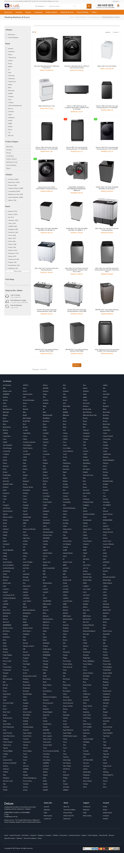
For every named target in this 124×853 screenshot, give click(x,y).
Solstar (45, 721)
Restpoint (26, 682)
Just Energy (6, 571)
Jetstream (26, 565)
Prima (85, 667)
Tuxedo (25, 757)
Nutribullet (46, 643)
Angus (45, 394)
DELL (44, 466)
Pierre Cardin (7, 661)
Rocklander (26, 688)
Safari (65, 694)
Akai (64, 388)
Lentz (104, 592)
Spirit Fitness (87, 724)
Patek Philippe (7, 655)
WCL (64, 772)
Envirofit (65, 487)
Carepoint (86, 433)
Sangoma (106, 697)
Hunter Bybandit (8, 550)
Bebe (104, 409)
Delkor (25, 466)
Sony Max (106, 721)
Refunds (19, 838)
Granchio (66, 520)
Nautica (5, 634)
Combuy (105, 448)
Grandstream (87, 520)
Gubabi (85, 523)
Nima (4, 640)
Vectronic (86, 763)
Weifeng (105, 772)
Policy (40, 838)
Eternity (45, 490)
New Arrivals (103, 835)
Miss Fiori (86, 622)
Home (71, 17)
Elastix (65, 478)
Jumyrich (65, 568)
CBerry (25, 439)
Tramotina (46, 754)
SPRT (104, 724)
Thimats (25, 745)
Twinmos (66, 757)
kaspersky (26, 574)
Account (46, 807)
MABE (65, 604)
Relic (4, 682)
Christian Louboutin (29, 442)
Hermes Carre (47, 535)
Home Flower (87, 541)
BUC (84, 427)
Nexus (45, 637)
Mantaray (106, 607)
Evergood (6, 493)
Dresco (45, 475)
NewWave (6, 637)
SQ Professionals (8, 727)
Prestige (45, 667)
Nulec (104, 640)
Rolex (44, 688)
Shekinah (46, 709)
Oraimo (105, 646)
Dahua (5, 460)
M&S (24, 604)
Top (64, 751)
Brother (25, 427)
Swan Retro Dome (9, 736)
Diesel (105, 469)
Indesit (85, 553)
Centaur (45, 439)
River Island (26, 685)
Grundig (65, 523)
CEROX (65, 439)
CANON (5, 433)
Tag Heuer (106, 736)
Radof (45, 676)
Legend (5, 592)
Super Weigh (67, 733)
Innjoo (65, 556)
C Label (25, 430)
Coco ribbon (67, 448)
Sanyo (25, 700)
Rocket (5, 688)
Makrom (65, 607)
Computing (38, 12)
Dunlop (105, 475)
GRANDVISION (107, 520)
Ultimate (105, 757)
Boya (44, 424)
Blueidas (5, 421)
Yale (4, 784)
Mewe (25, 619)
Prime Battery (107, 667)
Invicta (105, 556)
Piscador (46, 661)
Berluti (25, 415)
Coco (44, 448)
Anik (64, 394)
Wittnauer (86, 778)
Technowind (47, 742)
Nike (84, 637)
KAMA (65, 571)
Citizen (105, 442)
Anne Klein (106, 394)
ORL (24, 649)
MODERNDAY (7, 625)
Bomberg (46, 421)
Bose (4, 424)
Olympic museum (28, 646)
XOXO (45, 781)
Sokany (65, 718)
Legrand (45, 592)
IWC (44, 559)
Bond (64, 421)
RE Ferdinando (7, 679)
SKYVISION (26, 715)
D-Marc (85, 457)
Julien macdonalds (49, 568)
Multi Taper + (27, 631)
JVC (24, 571)
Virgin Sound (107, 766)
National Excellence (89, 631)
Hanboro (106, 526)
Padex (105, 649)
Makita (45, 607)
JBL (84, 562)
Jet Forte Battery (8, 565)
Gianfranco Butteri (89, 514)
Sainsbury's (106, 694)
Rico (64, 682)
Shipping (40, 835)
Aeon (24, 388)
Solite (4, 721)
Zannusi (25, 787)
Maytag (25, 616)
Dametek (86, 460)
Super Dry (86, 730)
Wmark (105, 778)
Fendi (4, 499)
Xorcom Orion (27, 781)
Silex (104, 709)
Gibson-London (8, 517)
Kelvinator (6, 577)
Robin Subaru (47, 685)
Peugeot (25, 658)
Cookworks (6, 451)
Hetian (85, 535)
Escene (105, 487)
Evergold (106, 490)
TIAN (84, 745)
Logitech (65, 598)
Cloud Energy (7, 448)
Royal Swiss (7, 694)
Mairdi (25, 607)
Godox (5, 520)
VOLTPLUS (66, 769)
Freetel (45, 505)
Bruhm (45, 427)
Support (84, 835)
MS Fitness (6, 631)
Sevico (5, 709)
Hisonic (105, 538)
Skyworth (46, 715)
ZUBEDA (65, 790)
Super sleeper (27, 733)
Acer (84, 385)
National (65, 631)
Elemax (45, 481)
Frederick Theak (88, 502)
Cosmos (85, 451)
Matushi (65, 613)
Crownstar (46, 454)
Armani (5, 400)
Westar (45, 775)
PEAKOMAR (46, 655)
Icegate (45, 550)
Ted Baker (86, 742)
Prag (24, 667)
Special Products (9, 838)
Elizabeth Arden (108, 481)
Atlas (4, 403)
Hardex (5, 532)
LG (43, 595)
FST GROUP (107, 505)
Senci (4, 706)
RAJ (64, 676)
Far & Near (46, 496)
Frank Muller (67, 502)
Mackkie (85, 604)
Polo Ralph (26, 664)
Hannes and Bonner (29, 529)
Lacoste (65, 586)
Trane (65, 754)
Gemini (85, 511)
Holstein (45, 541)
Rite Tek (5, 685)
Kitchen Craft (67, 580)
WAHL (25, 772)
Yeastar (65, 784)
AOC (24, 397)
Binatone (106, 415)
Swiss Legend (47, 736)
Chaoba (85, 439)
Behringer (6, 412)
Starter (45, 727)
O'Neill (85, 643)
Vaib (24, 763)
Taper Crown (47, 739)
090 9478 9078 (105, 5)
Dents (5, 469)
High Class (26, 538)
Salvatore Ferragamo (50, 697)
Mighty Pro (46, 622)
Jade (104, 559)
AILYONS (45, 388)
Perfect (105, 655)
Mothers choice (28, 628)
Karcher (105, 571)
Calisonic (86, 430)
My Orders (25, 835)
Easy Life (46, 478)
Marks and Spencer (29, 610)
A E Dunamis (7, 385)
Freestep (26, 505)
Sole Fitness (87, 718)
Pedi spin (86, 655)
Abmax (45, 385)
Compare (106, 816)
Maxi (84, 613)
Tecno (65, 742)
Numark (25, 643)
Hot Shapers (67, 544)
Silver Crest (6, 712)
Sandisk (85, 697)
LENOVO (65, 592)
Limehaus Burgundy (9, 598)
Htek (44, 547)
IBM (24, 550)
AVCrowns (86, 403)
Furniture (19, 12)
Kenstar (5, 580)
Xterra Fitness (87, 781)
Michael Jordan (67, 619)
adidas (105, 385)
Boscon (105, 421)
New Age (86, 634)
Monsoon (46, 625)
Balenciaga (66, 406)
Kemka (65, 577)
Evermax (45, 493)
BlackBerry (46, 418)
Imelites (25, 553)
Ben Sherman (87, 412)
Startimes (66, 727)
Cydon (5, 457)
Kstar (4, 586)
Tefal (104, 742)
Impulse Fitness (68, 553)
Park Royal (86, 652)
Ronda (65, 688)
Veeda (105, 763)
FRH (64, 505)
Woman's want (8, 781)
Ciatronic (46, 442)
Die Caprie (86, 469)
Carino (105, 433)
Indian (105, 553)
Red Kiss (85, 679)
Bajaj (44, 406)
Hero (64, 535)
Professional (7, 670)
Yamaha (25, 784)
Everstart (66, 493)
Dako (64, 460)
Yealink (45, 784)
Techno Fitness (7, 742)
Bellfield (65, 412)
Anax (104, 391)
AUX (64, 403)
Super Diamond (68, 730)
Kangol (85, 571)
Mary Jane (86, 610)
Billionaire (66, 415)
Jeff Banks (106, 562)
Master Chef (107, 610)
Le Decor (66, 589)
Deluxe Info (67, 819)
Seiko (85, 703)
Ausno (25, 403)
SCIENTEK (106, 700)
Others (94, 12)
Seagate (25, 703)
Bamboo (86, 406)
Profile (105, 807)
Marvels (65, 610)
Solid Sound (107, 718)
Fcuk (104, 496)
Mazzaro (46, 616)
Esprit (4, 490)
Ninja (24, 640)
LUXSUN (5, 604)
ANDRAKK (6, 394)
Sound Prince (47, 724)
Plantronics (106, 661)
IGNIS (84, 550)
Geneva (45, 514)
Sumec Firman (107, 727)
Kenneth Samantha (109, 577)
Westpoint (86, 775)
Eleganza (26, 481)
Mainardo (106, 604)
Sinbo (65, 712)
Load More (77, 365)
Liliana (105, 595)
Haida (65, 526)
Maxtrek (5, 616)
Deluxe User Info (68, 816)
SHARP (25, 709)
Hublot (85, 547)
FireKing (45, 499)
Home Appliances (93, 17)
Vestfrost (46, 766)
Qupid (5, 676)
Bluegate (106, 418)
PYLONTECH (107, 670)
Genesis (25, 514)
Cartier (65, 436)
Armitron (46, 400)
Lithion (45, 598)
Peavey (65, 655)
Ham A (85, 526)
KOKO (85, 583)
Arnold (65, 400)
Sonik (64, 721)
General (105, 511)
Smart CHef (87, 715)
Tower (25, 754)
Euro (64, 490)
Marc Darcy (6, 610)
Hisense (85, 538)
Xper (64, 781)
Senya (45, 706)
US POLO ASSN (88, 760)
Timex (45, 748)
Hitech (5, 541)
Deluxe (85, 466)
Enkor (44, 487)
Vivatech (45, 769)
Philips (65, 658)
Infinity (5, 556)
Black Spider (27, 418)
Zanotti (45, 787)
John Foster (86, 565)
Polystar (45, 664)
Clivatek (105, 445)
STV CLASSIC (87, 727)
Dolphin (85, 472)
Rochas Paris (87, 685)
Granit (5, 523)
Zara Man (66, 787)
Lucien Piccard (67, 601)
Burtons (5, 430)
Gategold (46, 511)
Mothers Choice (8, 628)
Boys (64, 424)
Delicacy (105, 463)
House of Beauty (108, 544)
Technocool (26, 742)
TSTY (4, 757)
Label (44, 586)
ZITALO (5, 790)
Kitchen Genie (87, 580)
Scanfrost (86, 700)
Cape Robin (26, 433)
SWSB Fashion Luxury (70, 736)
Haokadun (46, 529)
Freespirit (6, 505)
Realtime (26, 679)
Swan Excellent (108, 733)
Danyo (5, 463)
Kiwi (24, 583)
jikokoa (45, 565)
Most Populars (93, 835)
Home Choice (67, 541)
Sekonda (106, 703)
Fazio (85, 496)
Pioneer (25, 661)
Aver (104, 403)
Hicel (4, 538)
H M (24, 526)
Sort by (107, 32)
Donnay (105, 472)
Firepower (66, 499)
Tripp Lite (106, 754)
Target (65, 739)
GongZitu (26, 520)
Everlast (25, 493)
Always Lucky (7, 391)
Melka (105, 616)
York (104, 784)
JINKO (65, 565)
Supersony (86, 733)
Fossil (25, 502)
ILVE (104, 550)
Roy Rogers (66, 691)
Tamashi (25, 739)
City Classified (7, 445)
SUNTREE (46, 730)
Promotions (63, 835)
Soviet (65, 724)
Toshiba (105, 751)
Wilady (65, 778)
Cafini (45, 430)
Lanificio (25, 589)
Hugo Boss (106, 547)
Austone (45, 403)
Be (44, 409)
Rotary (105, 688)
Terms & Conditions (30, 838)
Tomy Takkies (27, 751)
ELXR (44, 484)
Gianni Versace (107, 514)
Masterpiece (7, 613)
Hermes (25, 535)
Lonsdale (86, 598)
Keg (104, 574)
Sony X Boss (7, 724)
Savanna (46, 700)
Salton (25, 697)
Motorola (46, 628)
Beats (65, 409)
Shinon (85, 709)
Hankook (6, 529)
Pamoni (25, 652)
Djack (64, 472)
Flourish (105, 499)
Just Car (85, 568)
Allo (104, 388)
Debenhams (67, 463)
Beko (24, 412)
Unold (25, 760)
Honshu (45, 544)
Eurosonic (86, 490)
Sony (84, 721)
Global (85, 517)
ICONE (65, 550)
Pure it (85, 670)
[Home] (12, 6)
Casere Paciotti (108, 436)
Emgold (105, 484)
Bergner (5, 415)
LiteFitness (26, 598)
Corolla (25, 451)
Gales (85, 508)
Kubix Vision (27, 586)
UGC (84, 757)
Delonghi (66, 466)
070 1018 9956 (109, 7)
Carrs (44, 436)
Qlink (64, 673)
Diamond (66, 469)
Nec (44, 634)
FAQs (45, 813)
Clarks (45, 445)
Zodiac (25, 790)
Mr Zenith (86, 628)
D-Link (65, 457)
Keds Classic (87, 574)
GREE (24, 523)
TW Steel (46, 757)
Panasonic (66, 652)
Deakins (45, 463)
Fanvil (25, 496)
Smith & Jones (7, 718)
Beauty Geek (87, 409)
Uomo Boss (46, 760)
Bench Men (106, 412)
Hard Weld (106, 529)
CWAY (85, 454)
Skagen (105, 712)
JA (63, 559)
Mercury (5, 619)
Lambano (6, 589)
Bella (44, 412)
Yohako (85, 784)
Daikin (25, 460)
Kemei (45, 577)
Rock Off (105, 685)
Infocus (45, 556)
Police (5, 664)
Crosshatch (26, 454)
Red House (66, 679)
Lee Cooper (86, 589)
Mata (44, 613)
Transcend (86, 754)
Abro (64, 385)
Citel (84, 442)
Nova (84, 640)
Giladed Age (27, 517)
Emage (65, 484)
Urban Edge (67, 760)
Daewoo (105, 457)
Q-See (25, 673)
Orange (5, 649)
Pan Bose (46, 652)
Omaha (45, 646)
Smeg (105, 715)
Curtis (65, 454)
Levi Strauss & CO (8, 595)
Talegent (6, 739)
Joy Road (26, 568)
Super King (106, 730)
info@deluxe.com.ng (10, 816)
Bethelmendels (47, 415)
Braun (85, 424)
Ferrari (25, 499)
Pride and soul (67, 667)
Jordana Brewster (8, 568)
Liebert (65, 595)
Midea (25, 622)
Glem (64, 517)
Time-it (25, 748)
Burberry (105, 427)
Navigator (26, 634)
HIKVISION (46, 538)
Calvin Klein (106, 430)
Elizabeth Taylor (8, 484)
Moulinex (65, 628)
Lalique (105, 586)
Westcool (66, 775)
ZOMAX (45, 790)
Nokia (45, 640)
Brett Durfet (6, 427)
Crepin (105, 451)
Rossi (84, 688)
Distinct (45, 472)
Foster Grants (47, 502)
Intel (84, 556)
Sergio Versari (87, 706)
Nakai (45, 631)
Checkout (33, 835)
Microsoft (6, 622)
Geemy (65, 511)
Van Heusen (67, 763)
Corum (45, 451)
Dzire (24, 478)
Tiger (104, 745)
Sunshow (26, 730)
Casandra (86, 436)
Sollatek (25, 721)
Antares (5, 397)
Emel (84, 484)
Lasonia (45, 589)
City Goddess (27, 445)
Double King (6, 475)
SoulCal (25, 724)
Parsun (105, 652)
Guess (5, 526)
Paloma (5, 652)
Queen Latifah (107, 673)
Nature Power (107, 631)
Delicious (6, 466)
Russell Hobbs (27, 694)
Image (5, 553)
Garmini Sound (7, 511)
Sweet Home (27, 736)
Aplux (65, 397)
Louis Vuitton (27, 601)
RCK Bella (86, 676)
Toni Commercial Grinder (51, 751)
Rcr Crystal (106, 676)
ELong (25, 484)
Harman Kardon (48, 532)
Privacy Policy (67, 813)
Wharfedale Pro (108, 775)
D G (44, 457)
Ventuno (5, 766)
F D (104, 493)
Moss (104, 625)
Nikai (64, 637)
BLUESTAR (26, 421)
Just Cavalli (106, 568)
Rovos (5, 691)
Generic (5, 514)
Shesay (65, 709)
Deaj (24, 463)
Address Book (107, 813)
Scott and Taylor (8, 703)
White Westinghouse (29, 778)
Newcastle (106, 634)
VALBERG (46, 763)
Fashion (65, 496)
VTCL (104, 769)
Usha (104, 760)
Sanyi (4, 700)
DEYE (44, 469)
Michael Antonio (48, 619)
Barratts (25, 409)
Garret (25, 511)
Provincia (26, 670)
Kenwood (26, 580)
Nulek (4, 643)
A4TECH (25, 385)
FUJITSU (25, 508)
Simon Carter (27, 712)
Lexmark (25, 595)
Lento (85, 592)
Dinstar (5, 472)
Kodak (65, 583)
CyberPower (107, 454)
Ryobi (44, 694)
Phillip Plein (86, 658)
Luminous (86, 601)
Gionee (45, 517)
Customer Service (74, 835)
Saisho (5, 697)
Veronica (26, 766)
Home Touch (107, 541)
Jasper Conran (67, 562)
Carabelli (46, 433)
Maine (5, 607)
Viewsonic (86, 766)
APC (44, 397)
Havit (84, 532)
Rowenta (26, 691)
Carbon (65, 433)
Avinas (5, 406)
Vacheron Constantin (9, 763)
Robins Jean (67, 685)
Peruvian (5, 658)
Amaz (25, 391)
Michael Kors (87, 619)
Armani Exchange (28, 400)
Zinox (104, 787)
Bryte (64, 427)
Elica (84, 481)
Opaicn (65, 646)
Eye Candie (86, 493)
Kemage (25, 577)
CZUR (25, 457)
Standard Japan (28, 727)
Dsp (64, 475)
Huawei (65, 547)
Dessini (25, 469)
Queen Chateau (88, 673)
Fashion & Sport (51, 12)
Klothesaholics (47, 583)
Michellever (106, 619)
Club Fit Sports (27, 448)
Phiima (45, 658)
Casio (5, 439)
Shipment (47, 810)
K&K (44, 571)
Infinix (25, 556)
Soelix (45, 718)
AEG (4, 388)
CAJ (64, 430)
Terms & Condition (69, 810)
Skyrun (5, 715)
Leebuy (105, 589)
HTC (24, 547)
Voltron (85, 769)
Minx (64, 622)
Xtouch (105, 781)
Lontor (105, 598)
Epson (85, 487)
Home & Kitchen (82, 12)
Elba (84, 478)
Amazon (45, 391)
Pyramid (5, 673)
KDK (44, 574)
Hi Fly (104, 535)
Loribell (5, 601)
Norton (65, 640)
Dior (24, 472)
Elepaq (65, 481)
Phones (28, 12)
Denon (105, 466)
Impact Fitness (47, 553)
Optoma (85, 646)
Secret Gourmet (48, 703)
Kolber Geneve (107, 583)
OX (64, 649)
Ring (84, 682)
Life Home (86, 595)
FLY (4, 502)
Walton (45, 772)
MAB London (47, 604)
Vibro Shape (67, 766)
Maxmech (106, 613)
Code (85, 448)
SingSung (86, 712)
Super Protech (7, 733)
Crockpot (6, 454)
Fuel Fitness (6, 508)
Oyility (85, 649)
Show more (17, 271)
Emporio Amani (28, 487)
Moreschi (66, 625)
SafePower (86, 694)
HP (4, 547)
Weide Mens (87, 772)
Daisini (45, 460)
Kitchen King (107, 580)
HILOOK (65, 538)
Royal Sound (107, 691)
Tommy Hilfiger (8, 751)
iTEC (24, 559)
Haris (24, 532)
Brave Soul (106, 424)
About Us (66, 807)
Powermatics (7, 667)
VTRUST (5, 772)
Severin (105, 706)
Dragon (25, 475)
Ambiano (66, 391)
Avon (24, 406)
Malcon (85, 607)
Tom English (107, 748)
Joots (104, 565)
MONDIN (25, 625)
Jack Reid (86, 559)
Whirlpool (6, 778)
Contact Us (47, 819)
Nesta (65, 634)
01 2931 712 (100, 7)
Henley (5, 535)
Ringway (105, 682)
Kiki (44, 580)
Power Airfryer (67, 664)
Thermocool (7, 745)
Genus (65, 514)
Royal (85, 691)
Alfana (85, 388)
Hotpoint (86, 544)
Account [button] (115, 1)
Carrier (25, 436)
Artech (85, 400)
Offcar (5, 646)
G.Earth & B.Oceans (69, 508)
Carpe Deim (7, 436)
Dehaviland (86, 463)
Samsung (66, 697)
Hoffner (25, 541)
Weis (4, 775)
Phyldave (106, 658)
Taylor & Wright (88, 739)
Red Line (105, 679)
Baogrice (106, 406)
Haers (45, 526)
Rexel (44, 682)
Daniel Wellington (108, 460)
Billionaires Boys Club (89, 415)
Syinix (85, 736)
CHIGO (5, 442)
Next (24, 637)
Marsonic (46, 610)
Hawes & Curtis (108, 532)
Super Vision (47, 733)
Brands (111, 835)
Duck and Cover (88, 475)
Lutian (105, 601)
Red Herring (46, 679)
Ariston (105, 397)
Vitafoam (6, 769)
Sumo (5, 730)
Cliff (84, 445)
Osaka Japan (47, 649)
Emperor (5, 487)
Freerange (106, 502)
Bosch (85, 421)
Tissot (65, 748)
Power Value (107, 664)
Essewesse (26, 490)
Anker (85, 394)
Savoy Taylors (67, 700)
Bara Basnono (7, 409)
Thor (64, 745)
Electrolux (106, 478)
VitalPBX (25, 769)
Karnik (5, 574)
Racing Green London (30, 676)
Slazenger (66, 715)
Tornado (86, 751)
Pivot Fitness (67, 661)
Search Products (15, 835)
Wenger (25, 775)
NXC (64, 643)
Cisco (64, 442)
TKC (84, 748)
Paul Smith (26, 655)
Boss (24, 424)
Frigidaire (86, 505)
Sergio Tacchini (68, 706)
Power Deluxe (87, 664)
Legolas (25, 592)
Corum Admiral (68, 451)
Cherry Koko (107, 439)
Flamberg (86, 499)
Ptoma (45, 670)
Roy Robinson (47, 691)
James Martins (7, 562)
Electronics (8, 12)
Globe (105, 517)
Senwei (25, 706)
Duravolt (5, 478)
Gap (104, 508)
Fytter (45, 508)
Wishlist (105, 819)
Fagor (5, 496)
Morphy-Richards (88, 625)
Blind (64, 418)
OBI (104, 643)
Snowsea (26, 718)
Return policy (48, 816)
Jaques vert (46, 562)
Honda (25, 544)
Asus (104, 400)
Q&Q (44, 673)
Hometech (6, 544)
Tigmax (5, 748)
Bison (4, 418)
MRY (104, 628)
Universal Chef (7, 760)
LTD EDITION (47, 601)
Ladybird (86, 586)
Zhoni (85, 787)
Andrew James (27, 394)
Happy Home (67, 529)
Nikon (105, 637)
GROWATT (46, 523)
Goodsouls (46, 520)
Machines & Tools (67, 12)
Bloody (85, 418)
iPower (5, 559)
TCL (104, 739)
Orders (105, 810)
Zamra (5, 787)
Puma (65, 670)
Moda (105, 622)
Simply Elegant (47, 712)
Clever (65, 445)
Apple (85, 397)
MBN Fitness (67, 616)
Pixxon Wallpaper (88, 661)
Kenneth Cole (87, 577)
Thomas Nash (47, 745)
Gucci (104, 523)
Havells (65, 532)
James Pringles (27, 562)
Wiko (44, 778)
